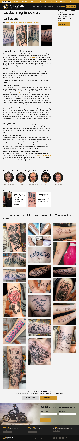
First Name (62, 411)
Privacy (38, 438)
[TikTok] (66, 438)
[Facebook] (57, 438)
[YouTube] (60, 438)
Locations (31, 438)
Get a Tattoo (48, 397)
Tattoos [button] (35, 6)
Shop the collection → (67, 1)
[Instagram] (54, 438)
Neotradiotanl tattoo (21, 93)
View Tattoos (30, 397)
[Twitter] (63, 438)
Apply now (56, 430)
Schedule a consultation (43, 155)
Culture (24, 438)
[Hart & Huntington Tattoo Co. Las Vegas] (14, 6)
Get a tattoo (70, 6)
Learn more (7, 432)
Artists (43, 6)
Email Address (44, 411)
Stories (49, 6)
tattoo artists (31, 57)
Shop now (59, 6)
